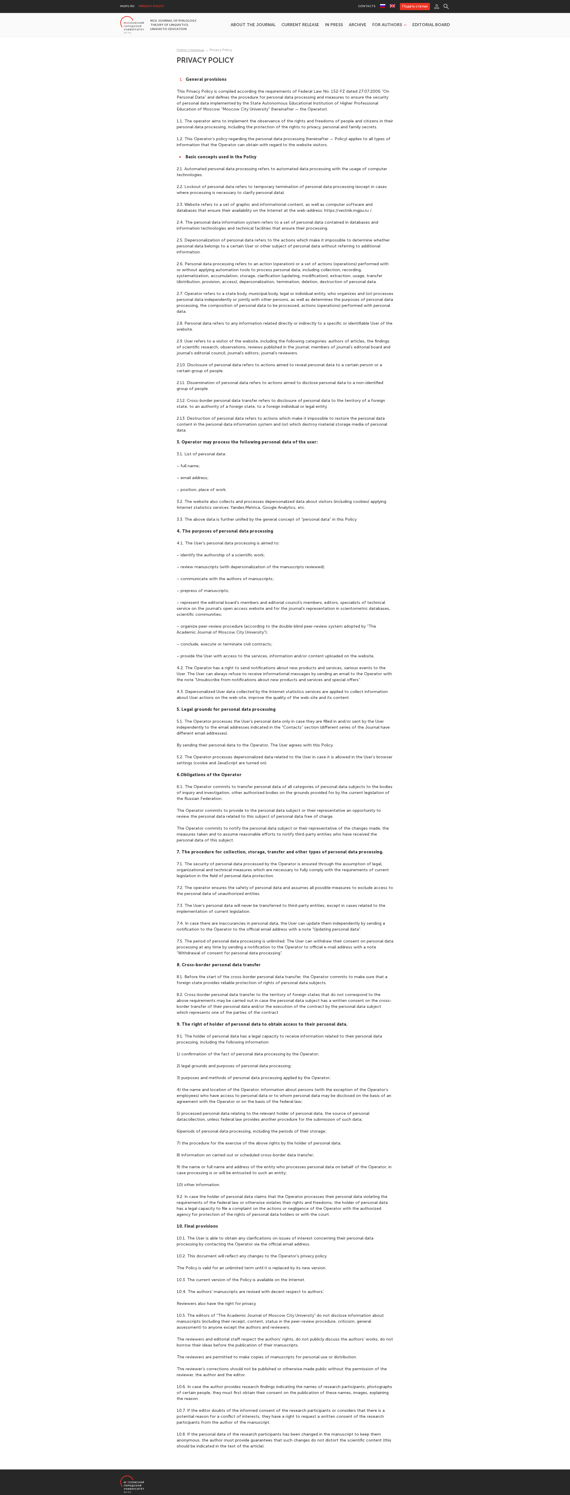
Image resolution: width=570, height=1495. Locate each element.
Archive (357, 25)
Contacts (367, 6)
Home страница (190, 50)
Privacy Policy (151, 6)
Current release (300, 25)
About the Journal (253, 25)
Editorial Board (431, 25)
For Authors (387, 25)
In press (334, 25)
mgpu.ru (127, 6)
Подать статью (415, 6)
